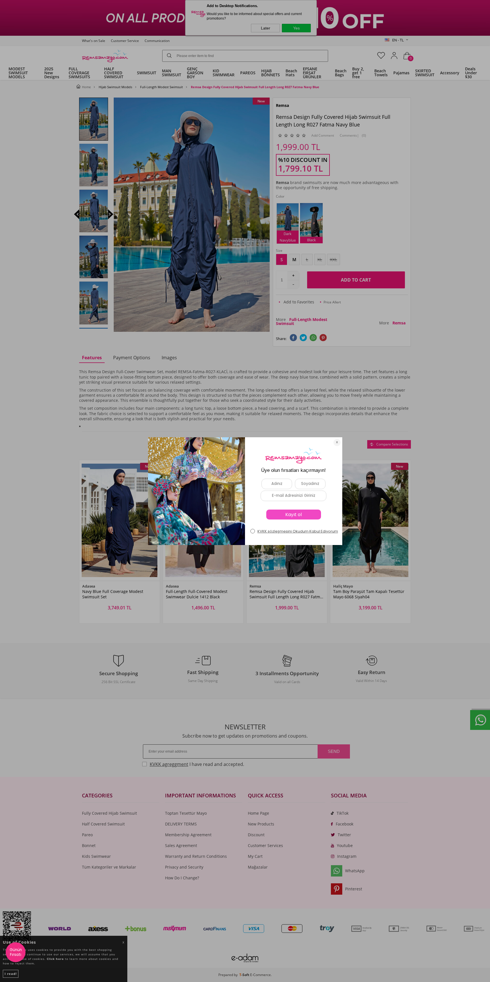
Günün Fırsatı (16, 952)
